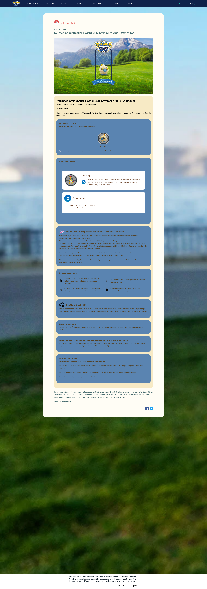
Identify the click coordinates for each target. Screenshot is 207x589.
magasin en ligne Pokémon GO (85, 346)
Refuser (121, 586)
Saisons (64, 3)
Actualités (49, 3)
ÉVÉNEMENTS (79, 3)
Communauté (97, 3)
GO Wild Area (32, 3)
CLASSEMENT (114, 3)
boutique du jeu (74, 377)
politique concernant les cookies (93, 579)
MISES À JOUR (68, 23)
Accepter (133, 586)
